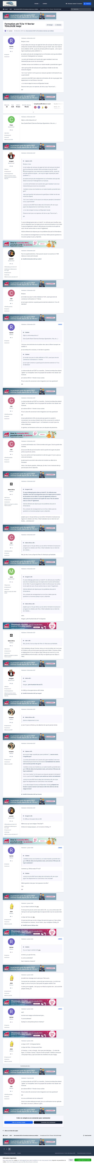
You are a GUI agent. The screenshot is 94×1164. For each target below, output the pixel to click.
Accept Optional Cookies (83, 1160)
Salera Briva (11, 489)
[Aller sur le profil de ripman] (5, 31)
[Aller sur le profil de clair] (35, 107)
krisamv (11, 717)
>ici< (37, 906)
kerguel (11, 161)
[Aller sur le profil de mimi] (11, 571)
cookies (15, 1160)
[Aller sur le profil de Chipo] (11, 119)
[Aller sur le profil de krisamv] (11, 712)
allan (11, 911)
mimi (11, 577)
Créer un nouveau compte (18, 1122)
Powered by (84, 1153)
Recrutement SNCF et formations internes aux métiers (40, 31)
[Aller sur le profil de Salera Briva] (11, 484)
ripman (11, 46)
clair (11, 298)
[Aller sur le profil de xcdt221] (11, 253)
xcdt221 (11, 259)
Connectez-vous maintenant (48, 1122)
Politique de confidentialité (9, 1153)
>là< (34, 917)
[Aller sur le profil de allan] (42, 107)
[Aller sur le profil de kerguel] (46, 107)
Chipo (11, 125)
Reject (71, 1160)
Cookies (19, 1153)
